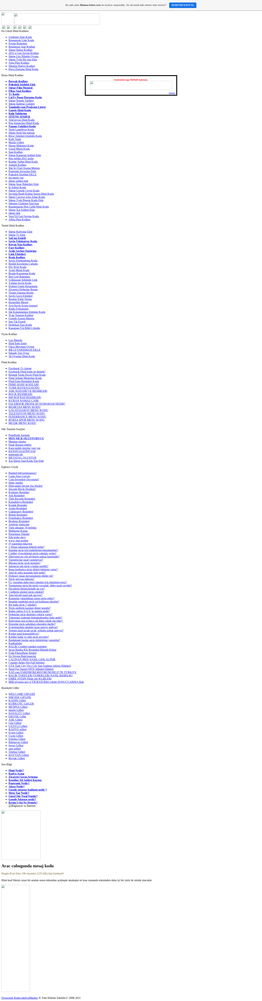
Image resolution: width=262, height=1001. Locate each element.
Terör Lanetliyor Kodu (21, 129)
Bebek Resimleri (18, 514)
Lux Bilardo (15, 340)
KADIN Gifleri (17, 700)
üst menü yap (16, 177)
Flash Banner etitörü (20, 444)
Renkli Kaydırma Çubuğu (23, 263)
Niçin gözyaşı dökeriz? (21, 579)
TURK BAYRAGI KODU (24, 387)
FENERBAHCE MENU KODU (27, 416)
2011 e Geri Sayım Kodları (24, 53)
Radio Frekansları (19, 308)
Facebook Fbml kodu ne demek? (27, 371)
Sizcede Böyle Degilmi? (22, 489)
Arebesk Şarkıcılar (19, 524)
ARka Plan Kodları (19, 219)
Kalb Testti (15, 139)
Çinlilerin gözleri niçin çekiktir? (26, 591)
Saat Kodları (16, 152)
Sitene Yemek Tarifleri (21, 100)
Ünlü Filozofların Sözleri (23, 652)
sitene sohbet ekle (18, 180)
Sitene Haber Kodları (20, 49)
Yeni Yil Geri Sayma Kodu (24, 216)
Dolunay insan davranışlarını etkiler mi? (31, 575)
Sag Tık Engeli (17, 321)
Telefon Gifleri (17, 751)
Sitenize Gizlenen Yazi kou (24, 203)
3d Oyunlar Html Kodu (22, 356)
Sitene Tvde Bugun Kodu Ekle (26, 200)
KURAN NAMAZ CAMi (23, 400)
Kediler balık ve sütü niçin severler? (29, 636)
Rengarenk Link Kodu (21, 40)
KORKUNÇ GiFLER (21, 703)
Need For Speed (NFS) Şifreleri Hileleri (31, 669)
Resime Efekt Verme (20, 299)
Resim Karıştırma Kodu (22, 273)
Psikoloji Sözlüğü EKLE (23, 174)
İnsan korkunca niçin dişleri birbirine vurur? (33, 569)
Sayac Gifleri (16, 745)
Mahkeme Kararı (18, 530)
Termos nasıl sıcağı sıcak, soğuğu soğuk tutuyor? (36, 630)
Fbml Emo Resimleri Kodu (24, 381)
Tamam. (172, 93)
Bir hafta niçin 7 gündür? (23, 604)
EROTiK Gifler (17, 716)
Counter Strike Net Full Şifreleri (27, 662)
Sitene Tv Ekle (17, 234)
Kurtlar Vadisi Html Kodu (23, 161)
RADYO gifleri (17, 729)
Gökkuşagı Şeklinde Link (23, 279)
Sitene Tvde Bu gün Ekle (23, 59)
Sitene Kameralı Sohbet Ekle (25, 155)
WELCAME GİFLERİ (22, 694)
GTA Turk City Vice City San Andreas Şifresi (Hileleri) (40, 665)
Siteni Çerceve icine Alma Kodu (27, 197)
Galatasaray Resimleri (21, 511)
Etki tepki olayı (17, 537)
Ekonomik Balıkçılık (13, 997)
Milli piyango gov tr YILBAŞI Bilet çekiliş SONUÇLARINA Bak (46, 681)
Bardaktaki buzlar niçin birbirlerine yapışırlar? (34, 640)
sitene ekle (14, 213)
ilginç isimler (16, 482)
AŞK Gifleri (15, 719)
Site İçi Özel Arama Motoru (24, 168)
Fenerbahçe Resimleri (21, 518)
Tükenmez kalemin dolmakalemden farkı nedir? (35, 617)
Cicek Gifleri (16, 735)
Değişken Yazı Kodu (20, 324)
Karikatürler (15, 643)
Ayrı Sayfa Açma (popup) (23, 305)
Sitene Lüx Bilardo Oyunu (23, 56)
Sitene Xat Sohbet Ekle (22, 209)
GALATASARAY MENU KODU (28, 410)
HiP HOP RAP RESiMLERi (25, 397)
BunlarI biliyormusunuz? (23, 473)
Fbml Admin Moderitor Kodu (25, 378)
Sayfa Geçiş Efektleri (20, 295)
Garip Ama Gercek (19, 476)
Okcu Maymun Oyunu (21, 346)
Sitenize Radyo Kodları (22, 65)
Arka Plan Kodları (19, 62)
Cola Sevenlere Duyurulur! (24, 479)
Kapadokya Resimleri (21, 501)
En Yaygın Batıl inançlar (22, 656)
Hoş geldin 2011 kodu (21, 158)
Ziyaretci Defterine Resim (23, 289)
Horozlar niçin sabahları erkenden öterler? (32, 624)
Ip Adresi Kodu (17, 187)
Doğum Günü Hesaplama (23, 286)
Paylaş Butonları (18, 43)
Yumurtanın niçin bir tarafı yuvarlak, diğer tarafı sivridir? (40, 585)
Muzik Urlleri (16, 142)
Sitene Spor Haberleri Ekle (24, 184)
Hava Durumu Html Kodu (23, 69)
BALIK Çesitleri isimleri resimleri (28, 646)
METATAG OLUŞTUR (22, 457)
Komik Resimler (18, 505)
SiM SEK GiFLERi (20, 697)
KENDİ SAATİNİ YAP (22, 451)
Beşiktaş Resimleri (19, 521)
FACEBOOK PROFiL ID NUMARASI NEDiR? (37, 403)
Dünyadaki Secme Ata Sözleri (25, 485)
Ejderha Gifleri (17, 739)
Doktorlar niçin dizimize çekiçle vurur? (30, 614)
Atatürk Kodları (17, 164)
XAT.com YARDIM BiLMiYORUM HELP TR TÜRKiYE (42, 672)
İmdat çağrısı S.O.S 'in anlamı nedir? (29, 611)
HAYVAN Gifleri (19, 755)
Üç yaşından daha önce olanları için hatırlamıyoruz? (38, 582)
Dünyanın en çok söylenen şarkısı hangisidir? (34, 556)
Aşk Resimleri (17, 495)
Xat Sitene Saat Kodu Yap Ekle (26, 460)
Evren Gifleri (16, 732)
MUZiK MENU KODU (22, 423)
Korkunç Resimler (19, 492)
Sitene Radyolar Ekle (20, 231)
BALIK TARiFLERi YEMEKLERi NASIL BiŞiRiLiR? (41, 675)
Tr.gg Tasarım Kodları (21, 315)
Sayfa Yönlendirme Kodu (23, 260)
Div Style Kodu (17, 267)
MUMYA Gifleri (18, 706)
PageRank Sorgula (19, 435)
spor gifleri (15, 748)
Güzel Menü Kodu (19, 148)
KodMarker (31, 997)
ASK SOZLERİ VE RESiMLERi (28, 390)
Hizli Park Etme (18, 343)
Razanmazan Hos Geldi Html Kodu (29, 206)
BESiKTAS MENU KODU (25, 406)
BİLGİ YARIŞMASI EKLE (24, 349)
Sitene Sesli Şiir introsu (22, 132)
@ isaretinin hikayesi (20, 543)
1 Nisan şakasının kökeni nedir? (26, 546)
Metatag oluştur (17, 441)
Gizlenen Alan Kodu (20, 37)
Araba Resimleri (18, 508)
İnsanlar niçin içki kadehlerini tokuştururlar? (33, 550)
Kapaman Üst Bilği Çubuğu (24, 328)
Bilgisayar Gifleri (18, 742)
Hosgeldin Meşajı (18, 302)
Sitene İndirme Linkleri (22, 103)
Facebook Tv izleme (20, 368)
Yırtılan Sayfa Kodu (20, 283)
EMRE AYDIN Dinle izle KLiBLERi (30, 678)
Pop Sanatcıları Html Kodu (24, 123)
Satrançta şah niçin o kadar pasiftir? (28, 566)
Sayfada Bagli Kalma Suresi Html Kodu (31, 193)
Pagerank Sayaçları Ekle (22, 171)
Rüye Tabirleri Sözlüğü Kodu (25, 135)
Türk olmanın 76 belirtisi (22, 527)
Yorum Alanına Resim (21, 292)
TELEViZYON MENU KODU (27, 413)
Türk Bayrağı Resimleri (22, 498)
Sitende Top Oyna (19, 353)
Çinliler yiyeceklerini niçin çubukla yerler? (32, 553)
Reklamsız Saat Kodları (22, 46)
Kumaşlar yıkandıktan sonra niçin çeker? (31, 598)
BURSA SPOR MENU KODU (27, 419)
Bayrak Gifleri (17, 758)
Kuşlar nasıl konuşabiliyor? (24, 633)
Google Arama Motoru (21, 318)
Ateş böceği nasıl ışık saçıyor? (25, 595)
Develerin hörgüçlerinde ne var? (27, 588)
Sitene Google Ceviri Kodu (24, 190)
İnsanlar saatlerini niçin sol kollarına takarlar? (34, 601)
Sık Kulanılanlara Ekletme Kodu (27, 311)
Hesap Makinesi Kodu (21, 145)
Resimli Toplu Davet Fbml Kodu (27, 374)
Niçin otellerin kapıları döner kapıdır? (30, 607)
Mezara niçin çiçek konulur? (24, 563)
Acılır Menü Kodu (19, 270)
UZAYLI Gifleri (18, 726)
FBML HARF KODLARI (24, 384)
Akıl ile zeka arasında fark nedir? (27, 572)
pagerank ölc (16, 454)
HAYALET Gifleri (19, 713)
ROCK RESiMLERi (20, 394)
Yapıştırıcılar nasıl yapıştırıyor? (26, 559)
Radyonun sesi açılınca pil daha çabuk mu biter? (36, 620)
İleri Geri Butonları (19, 276)
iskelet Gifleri (16, 710)
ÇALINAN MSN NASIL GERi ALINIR (32, 659)
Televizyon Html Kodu (22, 119)
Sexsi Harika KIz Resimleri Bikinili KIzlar (32, 649)
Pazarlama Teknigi (19, 534)
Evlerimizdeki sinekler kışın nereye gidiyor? (33, 627)
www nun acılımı (18, 540)
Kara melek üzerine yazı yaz (24, 448)
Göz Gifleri (15, 722)
